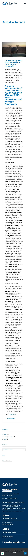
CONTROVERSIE (6, 494)
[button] (25, 3)
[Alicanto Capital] (9, 3)
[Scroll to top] (25, 553)
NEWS (11, 498)
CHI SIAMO (5, 498)
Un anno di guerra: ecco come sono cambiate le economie (13, 63)
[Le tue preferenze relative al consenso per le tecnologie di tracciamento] (2, 553)
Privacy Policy (6, 489)
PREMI (15, 498)
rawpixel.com (13, 414)
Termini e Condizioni (7, 460)
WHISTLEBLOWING (7, 495)
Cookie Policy (14, 489)
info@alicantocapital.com (13, 542)
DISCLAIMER (15, 494)
